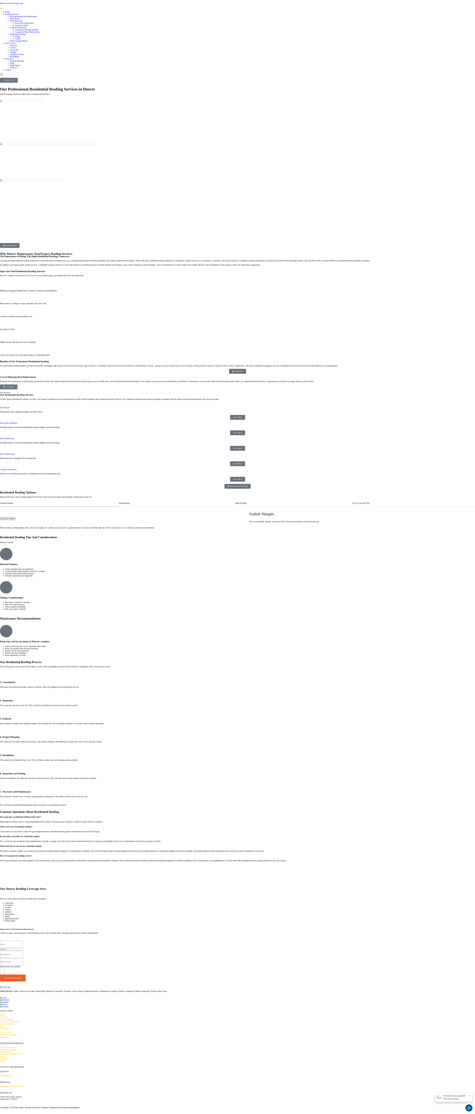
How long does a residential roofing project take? (20, 817)
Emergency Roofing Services (11, 1054)
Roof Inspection (16, 21)
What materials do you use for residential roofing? (21, 846)
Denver (3, 1056)
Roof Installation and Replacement (23, 16)
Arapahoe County (17, 54)
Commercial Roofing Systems (26, 30)
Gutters (18, 39)
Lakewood (14, 50)
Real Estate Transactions (24, 23)
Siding (17, 36)
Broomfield (14, 56)
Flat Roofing (5, 1052)
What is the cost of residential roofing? (16, 827)
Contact (8, 70)
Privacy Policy (5, 1032)
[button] (237, 817)
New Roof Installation (8, 423)
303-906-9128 (5, 1076)
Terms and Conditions (8, 1035)
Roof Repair (15, 19)
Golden (13, 48)
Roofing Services (11, 14)
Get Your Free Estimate (12, 978)
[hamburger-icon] (1, 8)
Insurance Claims (21, 25)
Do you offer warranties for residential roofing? (20, 836)
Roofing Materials (17, 61)
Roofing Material (6, 1019)
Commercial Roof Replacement (27, 32)
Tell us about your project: (10, 966)
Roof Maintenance (7, 438)
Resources (9, 59)
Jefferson (13, 45)
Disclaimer (4, 1037)
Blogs (12, 63)
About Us (14, 68)
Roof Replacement (7, 454)
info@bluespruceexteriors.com (12, 1086)
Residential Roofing (17, 34)
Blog (2, 1026)
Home (7, 12)
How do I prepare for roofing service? (16, 856)
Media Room (15, 65)
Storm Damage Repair (18, 41)
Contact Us (4, 1028)
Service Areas (10, 43)
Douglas (13, 52)
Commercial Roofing (18, 27)
